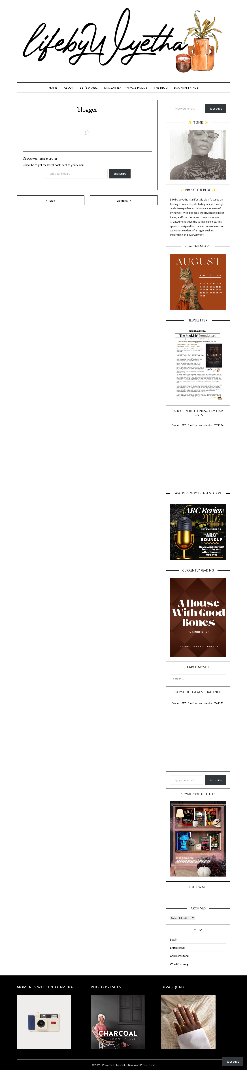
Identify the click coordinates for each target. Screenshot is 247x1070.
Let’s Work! (89, 87)
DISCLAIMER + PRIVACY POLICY (126, 87)
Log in (173, 939)
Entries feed (177, 947)
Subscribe (120, 173)
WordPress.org (179, 964)
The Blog (161, 87)
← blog (50, 200)
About (69, 87)
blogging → (123, 200)
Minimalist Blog (124, 1064)
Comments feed (179, 955)
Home (53, 87)
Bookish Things (186, 87)
